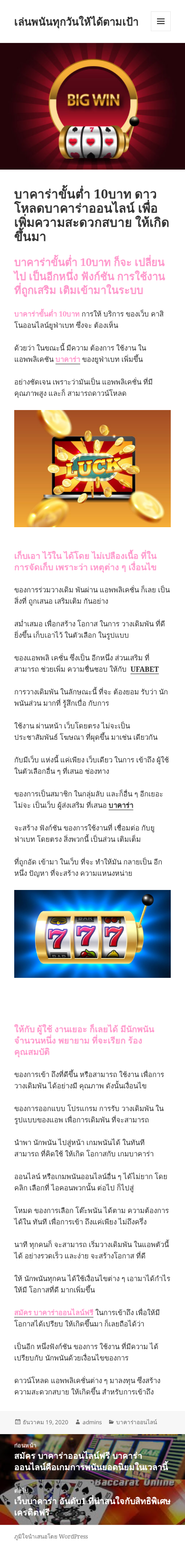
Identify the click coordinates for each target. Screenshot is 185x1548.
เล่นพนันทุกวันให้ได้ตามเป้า (76, 21)
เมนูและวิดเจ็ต (161, 21)
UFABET (144, 669)
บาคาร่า (68, 359)
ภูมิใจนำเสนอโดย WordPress (51, 1536)
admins (92, 1422)
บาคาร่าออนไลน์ (136, 1422)
